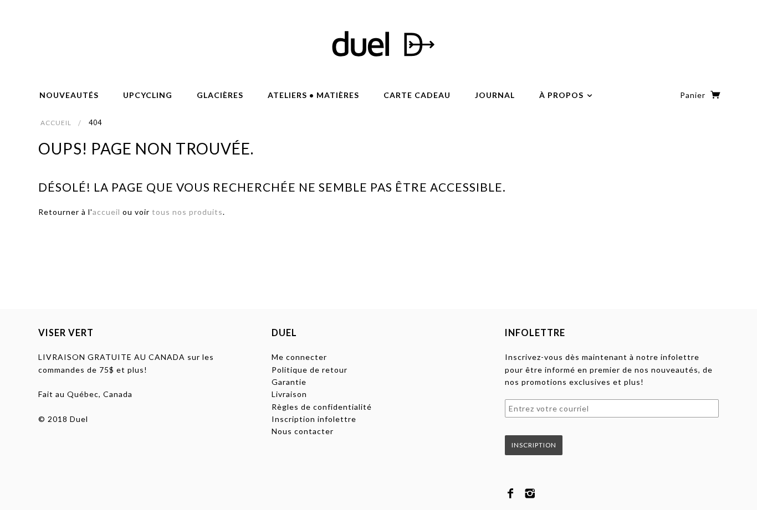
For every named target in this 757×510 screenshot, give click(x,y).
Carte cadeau (417, 95)
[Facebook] (510, 493)
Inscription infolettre (314, 419)
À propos (562, 95)
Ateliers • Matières (313, 95)
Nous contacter (303, 431)
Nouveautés (69, 95)
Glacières (220, 95)
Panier (694, 95)
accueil (106, 212)
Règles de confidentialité (322, 406)
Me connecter (299, 357)
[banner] (378, 44)
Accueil (55, 123)
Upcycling (147, 95)
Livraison (289, 394)
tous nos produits (187, 212)
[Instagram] (530, 493)
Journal (495, 95)
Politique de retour (309, 369)
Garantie (289, 382)
